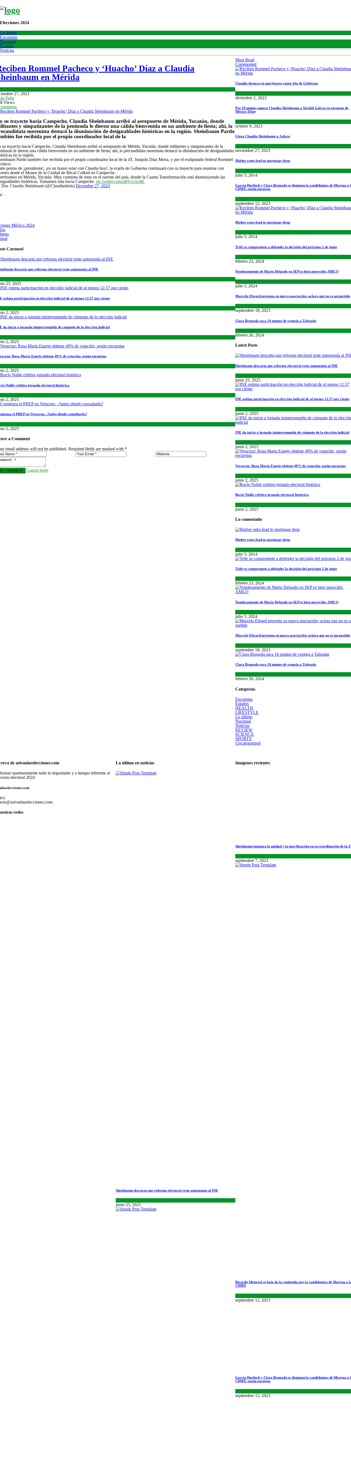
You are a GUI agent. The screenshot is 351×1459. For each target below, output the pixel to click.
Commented (245, 64)
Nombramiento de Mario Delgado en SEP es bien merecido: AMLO (286, 271)
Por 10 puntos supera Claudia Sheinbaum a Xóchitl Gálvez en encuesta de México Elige (292, 110)
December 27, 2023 (93, 185)
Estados (6, 46)
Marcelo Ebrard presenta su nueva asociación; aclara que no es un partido (292, 296)
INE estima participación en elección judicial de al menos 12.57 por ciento (292, 399)
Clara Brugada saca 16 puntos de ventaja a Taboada (275, 321)
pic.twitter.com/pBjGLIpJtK (120, 181)
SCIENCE (244, 170)
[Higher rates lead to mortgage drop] (267, 529)
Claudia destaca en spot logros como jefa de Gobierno (276, 83)
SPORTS (264, 170)
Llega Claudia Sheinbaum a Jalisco (262, 136)
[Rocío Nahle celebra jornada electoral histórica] (277, 484)
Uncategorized (248, 743)
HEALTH (244, 708)
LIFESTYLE (247, 712)
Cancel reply (38, 470)
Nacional (8, 41)
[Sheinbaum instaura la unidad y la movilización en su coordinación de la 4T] (280, 835)
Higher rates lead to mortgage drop (262, 161)
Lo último (8, 32)
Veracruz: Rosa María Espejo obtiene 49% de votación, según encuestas (290, 466)
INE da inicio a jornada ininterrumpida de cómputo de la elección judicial (292, 432)
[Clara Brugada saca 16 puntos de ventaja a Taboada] (282, 654)
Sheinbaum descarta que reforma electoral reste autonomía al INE (286, 366)
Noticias (7, 50)
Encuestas (8, 37)
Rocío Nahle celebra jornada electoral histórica (272, 495)
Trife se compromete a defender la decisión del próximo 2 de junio (286, 247)
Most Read (244, 60)
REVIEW (244, 730)
